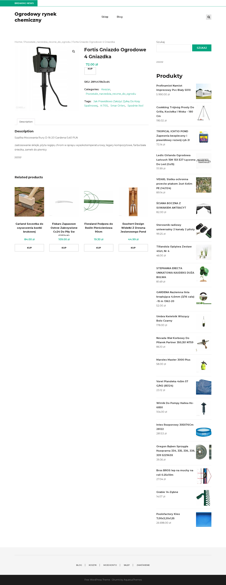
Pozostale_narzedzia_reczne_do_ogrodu (47, 42)
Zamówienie (143, 565)
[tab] (26, 122)
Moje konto (110, 565)
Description (26, 121)
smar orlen (118, 105)
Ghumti (116, 579)
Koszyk (93, 565)
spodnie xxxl (135, 105)
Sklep (104, 16)
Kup (90, 68)
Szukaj (160, 42)
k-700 (104, 105)
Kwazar (105, 89)
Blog (120, 16)
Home (18, 42)
